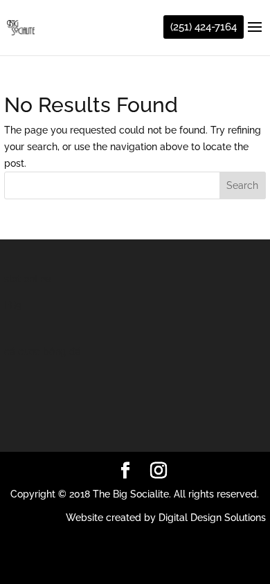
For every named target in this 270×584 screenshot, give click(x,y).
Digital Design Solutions (212, 517)
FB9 (12, 305)
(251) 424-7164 (203, 27)
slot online (27, 278)
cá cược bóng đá (42, 351)
